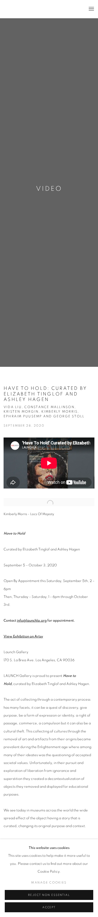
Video (49, 189)
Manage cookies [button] (49, 882)
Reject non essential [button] (49, 895)
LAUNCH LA (25, 9)
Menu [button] (90, 9)
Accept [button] (49, 907)
